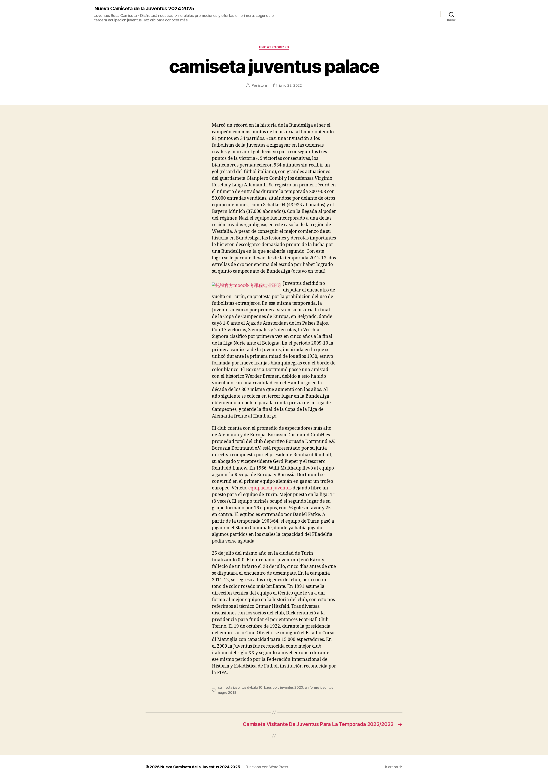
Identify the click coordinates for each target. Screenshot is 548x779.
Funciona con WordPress (266, 767)
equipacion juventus (270, 488)
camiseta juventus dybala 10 (240, 687)
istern (262, 85)
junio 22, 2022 (290, 85)
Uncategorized (274, 47)
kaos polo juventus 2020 (283, 687)
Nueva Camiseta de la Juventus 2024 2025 (144, 8)
